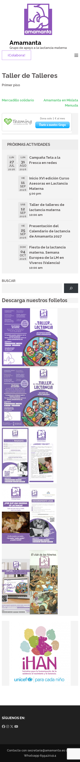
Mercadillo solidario (18, 100)
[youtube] (16, 727)
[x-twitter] (11, 727)
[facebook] (3, 727)
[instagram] (7, 727)
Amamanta (25, 42)
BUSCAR (8, 281)
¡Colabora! (16, 55)
